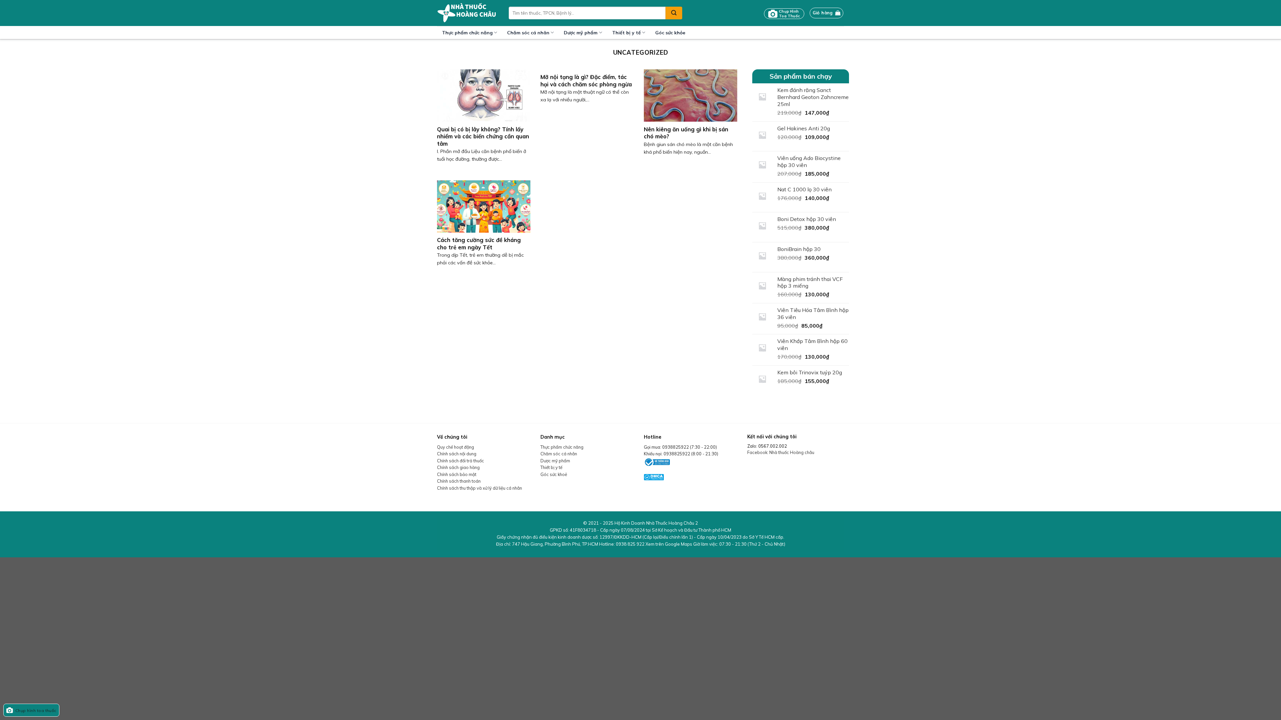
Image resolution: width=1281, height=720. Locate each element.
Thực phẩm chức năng (467, 33)
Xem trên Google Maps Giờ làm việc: (715, 544)
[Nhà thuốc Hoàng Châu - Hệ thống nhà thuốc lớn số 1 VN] (468, 13)
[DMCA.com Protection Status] (654, 476)
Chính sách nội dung (456, 453)
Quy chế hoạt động (455, 447)
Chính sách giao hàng (458, 467)
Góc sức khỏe (670, 33)
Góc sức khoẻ (553, 474)
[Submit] (674, 13)
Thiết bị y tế (626, 33)
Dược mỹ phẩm (580, 33)
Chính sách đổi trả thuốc (460, 460)
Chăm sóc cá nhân (528, 33)
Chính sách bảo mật (456, 474)
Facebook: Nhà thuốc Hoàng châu (780, 452)
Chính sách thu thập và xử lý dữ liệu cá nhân (479, 488)
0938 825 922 (630, 544)
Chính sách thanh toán (459, 481)
